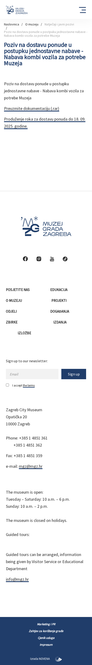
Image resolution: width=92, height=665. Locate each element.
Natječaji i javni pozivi (59, 24)
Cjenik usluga (46, 638)
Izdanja (60, 322)
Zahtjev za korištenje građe (46, 631)
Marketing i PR (46, 624)
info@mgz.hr (17, 579)
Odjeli (11, 311)
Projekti (59, 300)
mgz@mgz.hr (30, 466)
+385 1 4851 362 (27, 445)
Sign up (74, 374)
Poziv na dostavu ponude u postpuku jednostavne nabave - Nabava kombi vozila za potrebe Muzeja (45, 33)
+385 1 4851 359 (28, 455)
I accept (23, 385)
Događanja (60, 311)
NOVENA (44, 659)
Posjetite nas (18, 289)
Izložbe (25, 333)
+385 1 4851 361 (33, 438)
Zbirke (12, 322)
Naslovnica (11, 24)
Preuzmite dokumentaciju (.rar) (31, 108)
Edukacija (59, 289)
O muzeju (31, 24)
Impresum (46, 645)
